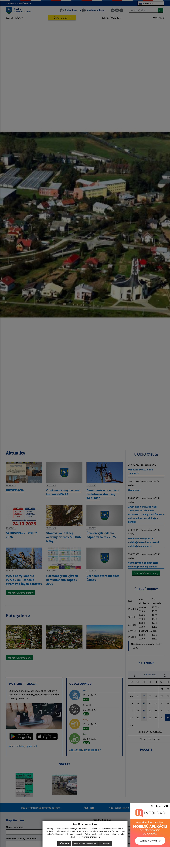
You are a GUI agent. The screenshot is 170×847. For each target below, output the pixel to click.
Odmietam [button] (105, 843)
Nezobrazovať (158, 806)
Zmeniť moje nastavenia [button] (85, 843)
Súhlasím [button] (64, 843)
